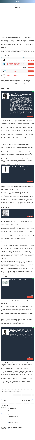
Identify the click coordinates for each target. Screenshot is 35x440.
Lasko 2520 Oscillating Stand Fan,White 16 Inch (13, 75)
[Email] (33, 395)
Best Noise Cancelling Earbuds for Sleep (14, 421)
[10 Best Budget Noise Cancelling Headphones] (4, 428)
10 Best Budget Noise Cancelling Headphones (15, 427)
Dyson (6, 391)
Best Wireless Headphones (12, 408)
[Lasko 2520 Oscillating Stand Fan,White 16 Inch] (4, 75)
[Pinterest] (30, 395)
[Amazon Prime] (24, 64)
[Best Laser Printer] (4, 415)
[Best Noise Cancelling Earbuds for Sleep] (4, 421)
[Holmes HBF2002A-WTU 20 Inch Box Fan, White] (5, 213)
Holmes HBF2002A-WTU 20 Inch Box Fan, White (17, 210)
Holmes (10, 391)
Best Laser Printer (11, 414)
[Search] (33, 1)
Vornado (19, 391)
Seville (14, 391)
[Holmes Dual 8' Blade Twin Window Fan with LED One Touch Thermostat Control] (5, 282)
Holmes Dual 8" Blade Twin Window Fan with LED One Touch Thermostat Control (19, 280)
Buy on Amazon (31, 60)
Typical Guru (11, 416)
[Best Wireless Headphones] (4, 409)
